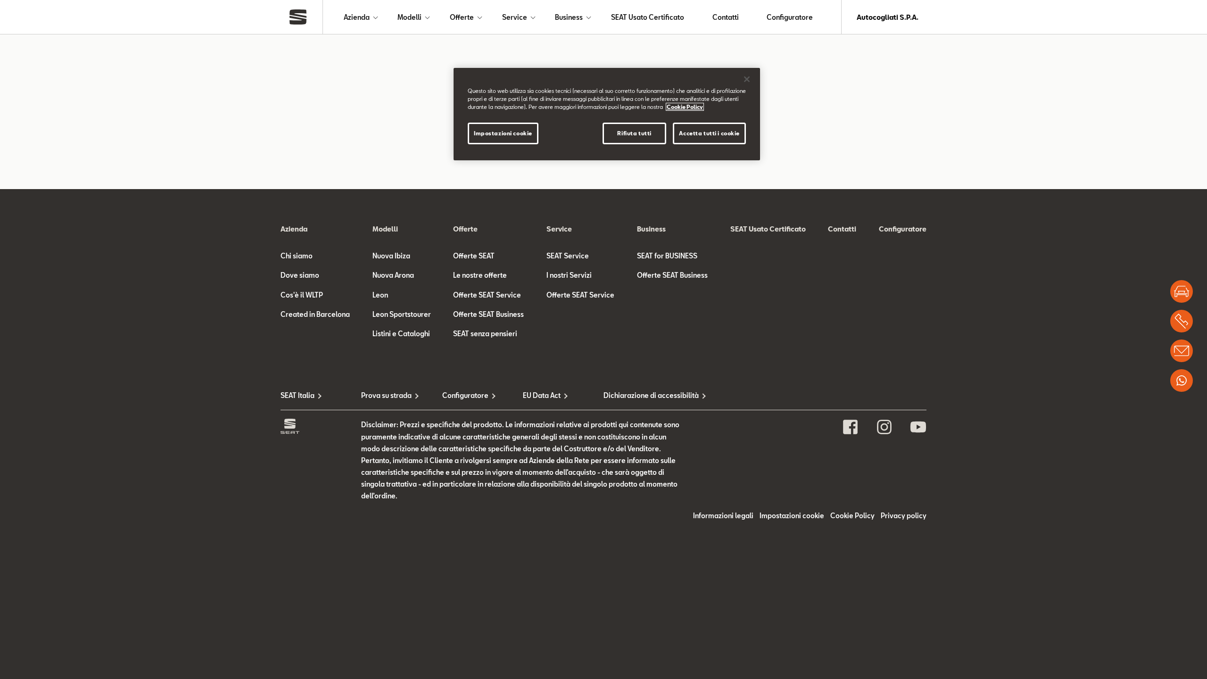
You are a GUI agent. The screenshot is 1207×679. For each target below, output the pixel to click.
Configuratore (790, 17)
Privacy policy (903, 516)
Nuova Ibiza (391, 256)
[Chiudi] (746, 79)
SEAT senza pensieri (485, 334)
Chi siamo (297, 256)
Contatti (725, 17)
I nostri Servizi (569, 275)
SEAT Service (567, 256)
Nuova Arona (393, 275)
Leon (380, 295)
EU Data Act (542, 395)
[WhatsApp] (1181, 380)
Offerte (462, 17)
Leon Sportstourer (401, 314)
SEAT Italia (297, 395)
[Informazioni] (1181, 351)
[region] (607, 114)
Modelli (409, 17)
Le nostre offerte (480, 275)
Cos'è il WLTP (302, 295)
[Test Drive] (1181, 291)
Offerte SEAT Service (487, 295)
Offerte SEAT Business (488, 314)
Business (569, 17)
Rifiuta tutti (634, 133)
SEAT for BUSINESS (667, 256)
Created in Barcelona (315, 314)
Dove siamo (300, 275)
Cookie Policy (852, 516)
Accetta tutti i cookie (709, 133)
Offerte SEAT (474, 256)
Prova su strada (386, 395)
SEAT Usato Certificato (647, 17)
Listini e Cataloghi (401, 334)
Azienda (357, 17)
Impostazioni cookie (503, 133)
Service (514, 17)
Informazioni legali (723, 516)
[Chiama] (1181, 321)
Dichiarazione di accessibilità (644, 395)
